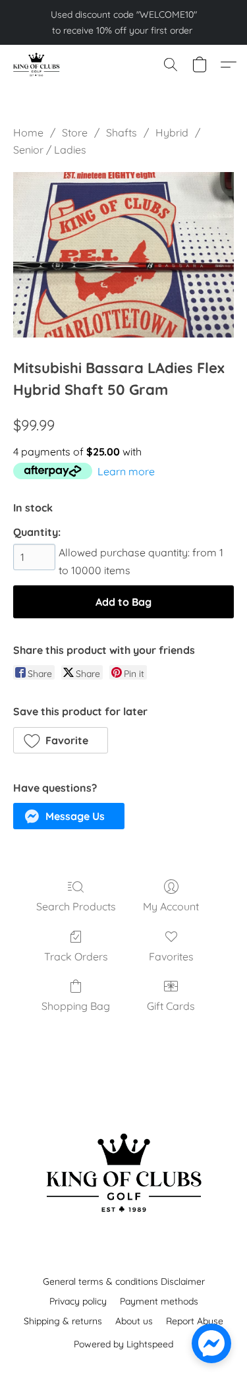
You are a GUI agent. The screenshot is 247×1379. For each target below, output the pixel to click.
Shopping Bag (75, 1005)
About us (134, 1321)
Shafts (121, 132)
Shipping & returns (63, 1321)
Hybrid (171, 132)
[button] (37, 64)
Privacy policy (78, 1301)
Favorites (171, 956)
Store (75, 132)
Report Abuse (194, 1321)
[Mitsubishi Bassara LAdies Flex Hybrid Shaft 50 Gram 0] (123, 254)
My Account (171, 906)
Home (28, 132)
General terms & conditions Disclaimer (124, 1281)
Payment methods (159, 1301)
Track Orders (76, 956)
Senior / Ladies (49, 149)
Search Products (76, 906)
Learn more (126, 471)
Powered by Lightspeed (123, 1344)
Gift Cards (171, 1005)
